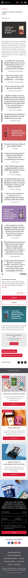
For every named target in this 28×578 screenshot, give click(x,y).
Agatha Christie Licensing (14, 555)
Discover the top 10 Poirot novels (12, 355)
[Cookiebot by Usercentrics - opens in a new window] (20, 274)
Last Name (18, 519)
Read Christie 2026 (14, 428)
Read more (14, 404)
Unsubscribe (17, 564)
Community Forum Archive (10, 558)
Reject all (14, 302)
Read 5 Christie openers (9, 351)
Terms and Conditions (9, 561)
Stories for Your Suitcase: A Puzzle (14, 393)
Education (22, 558)
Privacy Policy (20, 561)
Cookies (10, 564)
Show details (20, 293)
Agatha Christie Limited (14, 552)
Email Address (5, 512)
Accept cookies (14, 343)
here (5, 287)
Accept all (14, 297)
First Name (4, 519)
